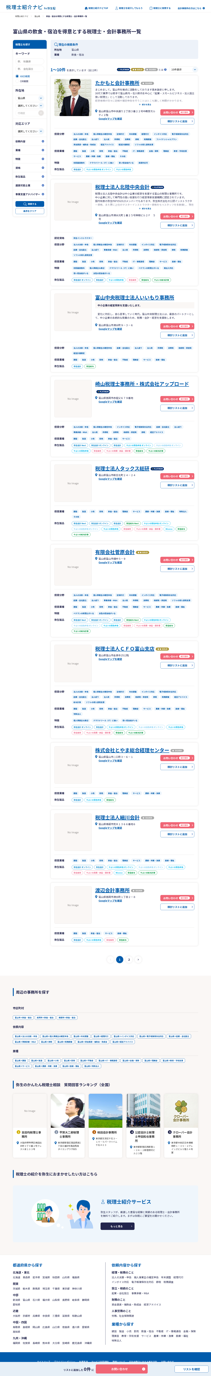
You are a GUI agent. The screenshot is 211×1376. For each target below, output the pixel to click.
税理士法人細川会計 (117, 817)
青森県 (26, 1277)
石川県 (36, 1300)
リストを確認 (191, 1369)
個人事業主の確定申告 (146, 1277)
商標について (118, 1361)
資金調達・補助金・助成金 (126, 1304)
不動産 (160, 1331)
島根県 (26, 1327)
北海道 (16, 1277)
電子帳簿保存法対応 (142, 1282)
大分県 (56, 1343)
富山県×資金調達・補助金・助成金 (92, 1041)
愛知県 (16, 1304)
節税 (158, 1282)
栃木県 (26, 1288)
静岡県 (85, 1300)
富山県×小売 (53, 1060)
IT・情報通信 (173, 1331)
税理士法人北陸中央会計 (122, 186)
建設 (114, 1331)
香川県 (76, 1327)
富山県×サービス (22, 1066)
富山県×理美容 (150, 1060)
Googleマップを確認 (110, 118)
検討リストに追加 (177, 121)
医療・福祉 (182, 1336)
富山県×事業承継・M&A (25, 1041)
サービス (146, 1336)
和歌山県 (77, 1316)
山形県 (66, 1277)
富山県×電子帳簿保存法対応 (151, 1036)
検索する (32, 203)
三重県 (56, 1316)
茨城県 (16, 1288)
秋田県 (56, 1277)
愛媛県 (85, 1327)
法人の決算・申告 (121, 1277)
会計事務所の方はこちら (189, 8)
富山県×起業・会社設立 (179, 1036)
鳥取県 (16, 1327)
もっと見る (116, 1226)
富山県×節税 (46, 1041)
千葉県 (56, 1288)
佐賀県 (26, 1343)
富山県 (37, 16)
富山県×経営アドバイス (122, 1041)
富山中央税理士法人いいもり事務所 (134, 297)
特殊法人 (117, 1340)
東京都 (66, 1288)
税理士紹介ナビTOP (98, 8)
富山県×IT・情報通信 (108, 1060)
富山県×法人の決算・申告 (26, 1036)
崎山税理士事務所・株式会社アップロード (142, 383)
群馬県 (36, 1288)
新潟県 (16, 1300)
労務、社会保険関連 (123, 1316)
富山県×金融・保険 (130, 1060)
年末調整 (166, 1277)
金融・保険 (189, 1331)
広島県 (46, 1327)
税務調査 (168, 1282)
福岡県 (16, 1343)
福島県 (76, 1277)
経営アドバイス (152, 1304)
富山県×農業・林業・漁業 (46, 1066)
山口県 (56, 1327)
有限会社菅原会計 (115, 551)
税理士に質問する (162, 8)
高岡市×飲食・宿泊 (45, 1017)
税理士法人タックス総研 (122, 468)
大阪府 (16, 1316)
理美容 (115, 1336)
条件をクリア (29, 211)
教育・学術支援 (130, 1336)
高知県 (16, 1331)
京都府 (26, 1316)
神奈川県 (77, 1288)
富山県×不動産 (86, 1060)
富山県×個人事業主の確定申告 (55, 1036)
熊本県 (46, 1343)
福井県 (46, 1300)
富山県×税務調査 (64, 1041)
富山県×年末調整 (81, 1036)
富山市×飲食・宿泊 (23, 1017)
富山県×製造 (36, 1060)
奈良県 (46, 1316)
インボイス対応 (120, 1282)
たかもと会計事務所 (117, 82)
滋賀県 (66, 1316)
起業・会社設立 (120, 1293)
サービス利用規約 (100, 1361)
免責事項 (83, 1361)
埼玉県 (46, 1288)
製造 (121, 1331)
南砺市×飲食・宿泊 (67, 1017)
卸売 (136, 1331)
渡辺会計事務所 (112, 890)
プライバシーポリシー (64, 1361)
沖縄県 (88, 1343)
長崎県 (36, 1343)
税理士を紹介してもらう (131, 8)
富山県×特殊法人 (91, 1066)
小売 (129, 1331)
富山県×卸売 (69, 1060)
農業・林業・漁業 (163, 1336)
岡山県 (36, 1327)
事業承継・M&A (140, 1293)
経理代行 (178, 1277)
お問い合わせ (119, 1369)
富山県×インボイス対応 (124, 1036)
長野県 (66, 1300)
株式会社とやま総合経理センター (132, 750)
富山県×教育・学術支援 (173, 1060)
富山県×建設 (20, 1060)
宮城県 (46, 1277)
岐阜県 (76, 1300)
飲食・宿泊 (147, 1331)
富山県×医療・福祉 (70, 1066)
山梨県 (56, 1300)
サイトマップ (43, 1361)
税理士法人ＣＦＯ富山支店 (124, 648)
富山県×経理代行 (101, 1036)
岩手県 (36, 1277)
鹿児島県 (77, 1343)
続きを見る (146, 104)
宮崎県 (66, 1343)
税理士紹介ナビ (21, 16)
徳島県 (66, 1327)
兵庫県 (36, 1316)
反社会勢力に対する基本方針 (143, 1361)
